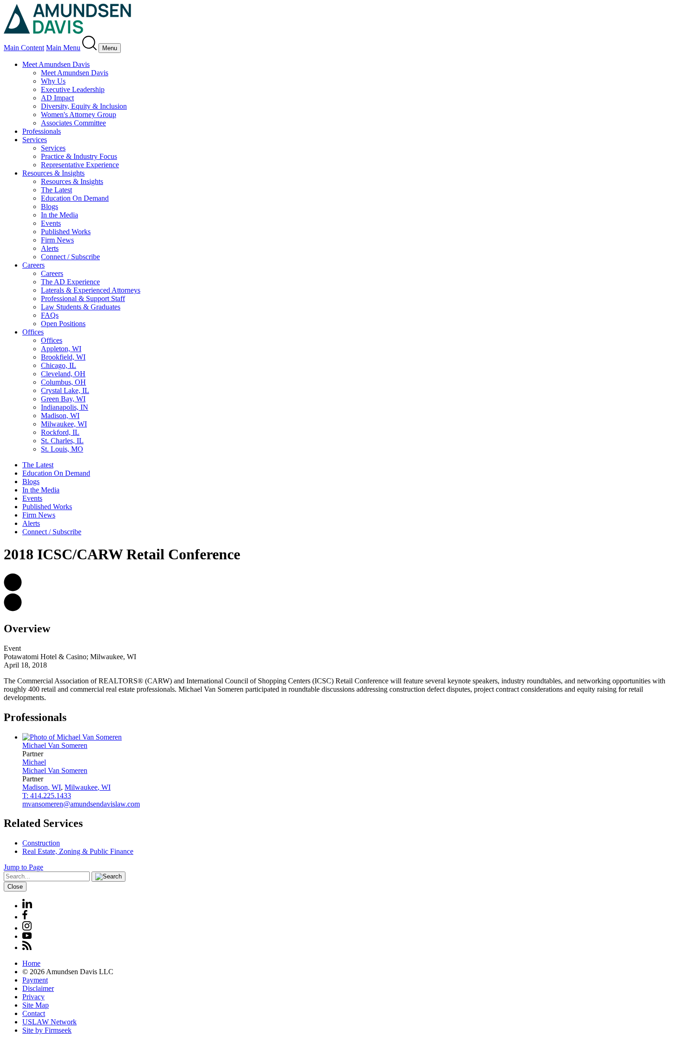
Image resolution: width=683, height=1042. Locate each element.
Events (51, 223)
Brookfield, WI (63, 357)
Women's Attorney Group (78, 114)
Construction (41, 843)
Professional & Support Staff (83, 298)
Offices (33, 332)
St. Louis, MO (62, 449)
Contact (33, 1013)
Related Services (43, 823)
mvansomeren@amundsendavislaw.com (81, 804)
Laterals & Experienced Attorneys (90, 290)
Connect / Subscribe (70, 257)
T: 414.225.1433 (46, 796)
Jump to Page (23, 867)
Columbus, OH (63, 382)
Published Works (66, 232)
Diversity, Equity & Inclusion (84, 106)
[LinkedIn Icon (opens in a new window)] (27, 906)
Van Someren (54, 745)
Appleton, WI (61, 349)
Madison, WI (60, 415)
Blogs (49, 206)
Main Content (24, 48)
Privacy (33, 997)
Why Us (53, 81)
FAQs (50, 315)
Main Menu (63, 48)
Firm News (57, 240)
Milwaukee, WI (64, 424)
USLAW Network (49, 1022)
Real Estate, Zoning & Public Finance (77, 851)
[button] (13, 589)
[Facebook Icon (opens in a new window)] (24, 917)
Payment (35, 980)
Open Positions (63, 324)
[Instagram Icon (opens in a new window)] (27, 928)
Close (15, 886)
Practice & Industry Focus (79, 156)
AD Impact (57, 98)
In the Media (59, 215)
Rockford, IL (60, 432)
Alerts (50, 248)
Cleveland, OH (63, 374)
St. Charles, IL (62, 441)
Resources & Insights (53, 173)
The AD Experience (70, 282)
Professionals (41, 131)
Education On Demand (75, 198)
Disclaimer (38, 988)
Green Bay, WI (63, 399)
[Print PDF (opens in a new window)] (13, 609)
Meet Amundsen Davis (56, 64)
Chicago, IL (58, 365)
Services (34, 140)
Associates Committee (73, 123)
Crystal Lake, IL (65, 390)
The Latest (56, 190)
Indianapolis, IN (64, 407)
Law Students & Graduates (80, 307)
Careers (33, 265)
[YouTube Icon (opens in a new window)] (27, 936)
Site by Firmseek (47, 1030)
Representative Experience (80, 165)
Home (31, 963)
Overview (27, 629)
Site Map (35, 1005)
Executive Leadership (73, 89)
